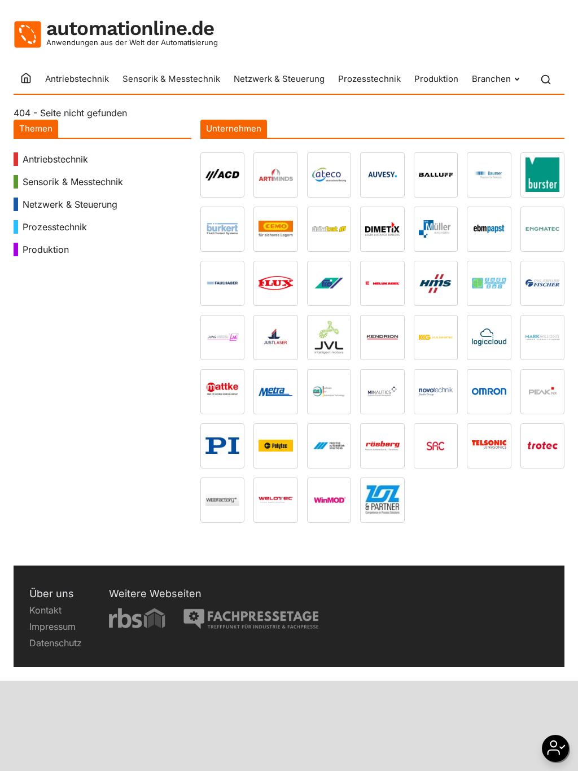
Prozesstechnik (369, 78)
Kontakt (45, 610)
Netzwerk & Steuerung (279, 78)
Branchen (491, 78)
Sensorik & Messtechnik (171, 78)
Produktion (436, 78)
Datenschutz (55, 643)
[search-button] (546, 80)
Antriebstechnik (77, 78)
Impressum (52, 626)
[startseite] (26, 79)
